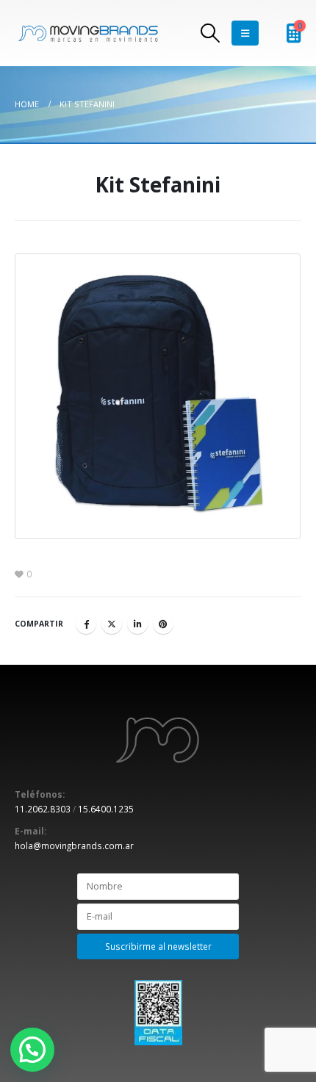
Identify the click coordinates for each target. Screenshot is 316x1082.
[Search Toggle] (209, 33)
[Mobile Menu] (245, 33)
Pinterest (163, 623)
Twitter (111, 623)
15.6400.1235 (106, 809)
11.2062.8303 (43, 809)
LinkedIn (137, 623)
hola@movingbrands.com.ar (74, 845)
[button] (32, 1050)
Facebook (86, 623)
